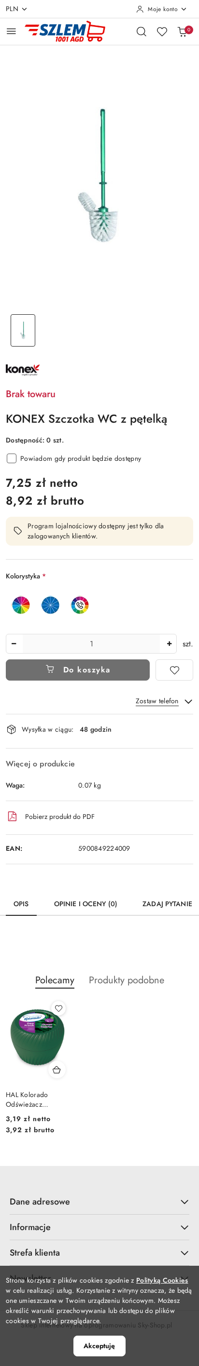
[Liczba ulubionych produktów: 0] (161, 31)
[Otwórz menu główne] (11, 31)
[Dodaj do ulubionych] (174, 670)
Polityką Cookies (162, 1280)
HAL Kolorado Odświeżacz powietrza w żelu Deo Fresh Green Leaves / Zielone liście (31, 1099)
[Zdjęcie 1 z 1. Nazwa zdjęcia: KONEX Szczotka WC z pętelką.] (23, 330)
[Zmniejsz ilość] (13, 643)
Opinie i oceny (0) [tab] (86, 904)
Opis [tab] (21, 904)
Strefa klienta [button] (35, 1252)
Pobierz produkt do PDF (60, 816)
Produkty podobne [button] (126, 980)
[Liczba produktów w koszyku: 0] (182, 31)
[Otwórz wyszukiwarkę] (141, 31)
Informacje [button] (30, 1227)
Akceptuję (99, 1346)
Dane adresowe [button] (40, 1201)
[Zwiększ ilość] (169, 643)
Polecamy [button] (54, 980)
